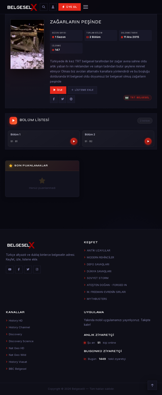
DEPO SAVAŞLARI (98, 264)
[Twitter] (62, 99)
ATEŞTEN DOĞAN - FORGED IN (107, 285)
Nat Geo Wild (17, 354)
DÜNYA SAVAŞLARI (99, 271)
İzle (60, 89)
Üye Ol (71, 6)
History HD (16, 320)
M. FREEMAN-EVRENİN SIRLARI (106, 292)
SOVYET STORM (97, 278)
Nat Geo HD (16, 348)
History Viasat (18, 361)
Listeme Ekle (84, 89)
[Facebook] (54, 99)
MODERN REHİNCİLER (100, 257)
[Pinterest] (71, 99)
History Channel (19, 327)
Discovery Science (21, 341)
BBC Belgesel (17, 368)
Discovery (15, 334)
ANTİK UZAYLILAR (98, 250)
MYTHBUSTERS (97, 298)
